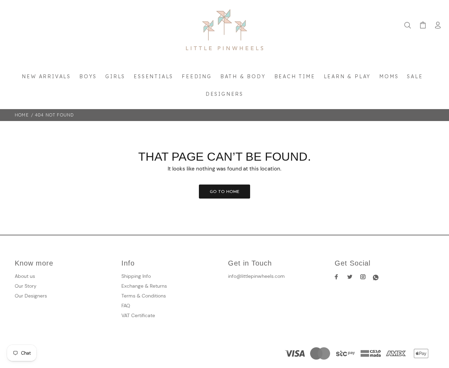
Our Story (25, 286)
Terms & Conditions (143, 296)
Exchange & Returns (144, 286)
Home (22, 115)
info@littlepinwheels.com (256, 276)
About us (25, 276)
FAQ (125, 305)
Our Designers (31, 296)
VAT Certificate (138, 315)
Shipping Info (136, 276)
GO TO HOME (224, 192)
